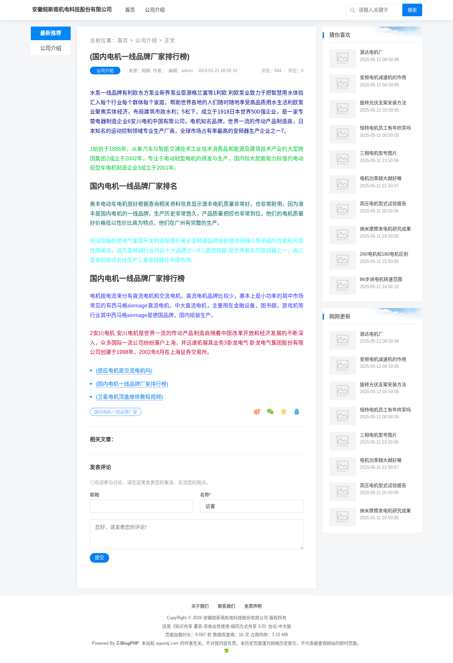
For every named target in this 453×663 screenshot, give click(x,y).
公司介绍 (155, 10)
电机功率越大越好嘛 (381, 178)
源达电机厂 (371, 52)
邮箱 (94, 494)
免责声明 (253, 606)
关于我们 (200, 606)
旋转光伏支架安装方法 (383, 102)
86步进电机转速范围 (381, 279)
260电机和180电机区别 (384, 254)
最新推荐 (50, 33)
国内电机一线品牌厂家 (115, 411)
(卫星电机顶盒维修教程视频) (129, 397)
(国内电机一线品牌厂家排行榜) (132, 384)
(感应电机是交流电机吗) (124, 370)
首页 (130, 10)
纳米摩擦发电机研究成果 (385, 228)
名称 (205, 494)
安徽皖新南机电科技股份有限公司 (235, 617)
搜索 (412, 10)
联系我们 (226, 606)
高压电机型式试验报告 (383, 203)
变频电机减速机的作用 (383, 77)
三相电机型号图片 (378, 153)
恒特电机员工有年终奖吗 (385, 127)
